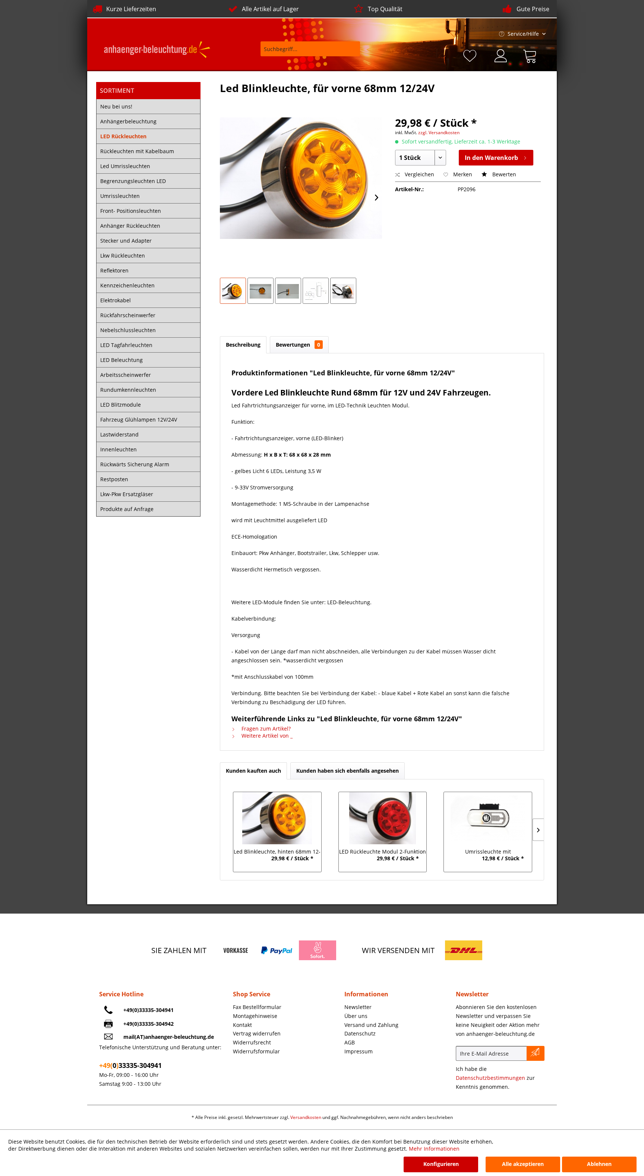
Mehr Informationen (434, 1148)
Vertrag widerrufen (257, 1033)
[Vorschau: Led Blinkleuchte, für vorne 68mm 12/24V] (233, 291)
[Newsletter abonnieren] (535, 1053)
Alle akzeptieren (523, 1163)
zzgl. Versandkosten (439, 132)
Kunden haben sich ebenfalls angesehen (347, 770)
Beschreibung (243, 344)
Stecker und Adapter (126, 240)
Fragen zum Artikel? (265, 728)
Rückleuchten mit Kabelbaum (137, 151)
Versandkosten (305, 1117)
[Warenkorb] (531, 54)
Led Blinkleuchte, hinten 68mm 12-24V (277, 852)
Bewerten (503, 174)
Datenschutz (360, 1033)
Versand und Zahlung (371, 1024)
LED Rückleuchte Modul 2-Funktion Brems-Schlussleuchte (382, 852)
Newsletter (358, 1007)
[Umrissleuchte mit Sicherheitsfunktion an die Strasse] (488, 818)
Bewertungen (298, 344)
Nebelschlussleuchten (128, 330)
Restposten (114, 479)
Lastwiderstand (119, 434)
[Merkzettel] (471, 54)
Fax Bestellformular (257, 1007)
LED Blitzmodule (120, 404)
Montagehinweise (255, 1015)
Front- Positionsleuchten (130, 210)
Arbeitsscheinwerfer (125, 374)
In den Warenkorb (491, 158)
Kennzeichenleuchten (127, 285)
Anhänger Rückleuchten (130, 225)
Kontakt (242, 1024)
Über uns (355, 1015)
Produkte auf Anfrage (127, 509)
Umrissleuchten (120, 195)
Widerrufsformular (256, 1051)
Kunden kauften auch (253, 770)
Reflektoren (114, 270)
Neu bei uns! (116, 106)
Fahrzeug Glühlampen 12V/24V (138, 419)
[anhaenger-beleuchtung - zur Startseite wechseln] (157, 50)
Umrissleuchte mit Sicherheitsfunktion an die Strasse (488, 852)
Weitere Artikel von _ (266, 735)
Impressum (358, 1051)
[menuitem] (305, 52)
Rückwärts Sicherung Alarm (134, 464)
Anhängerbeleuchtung (128, 121)
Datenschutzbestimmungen (490, 1077)
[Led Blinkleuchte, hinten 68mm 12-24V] (277, 818)
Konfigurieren (441, 1163)
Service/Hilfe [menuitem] (523, 33)
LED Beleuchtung (121, 359)
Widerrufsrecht (252, 1042)
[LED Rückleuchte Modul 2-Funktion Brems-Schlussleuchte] (382, 818)
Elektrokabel (115, 300)
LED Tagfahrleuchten (126, 345)
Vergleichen (418, 174)
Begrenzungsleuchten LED (133, 181)
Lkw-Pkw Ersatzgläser (126, 494)
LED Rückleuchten (123, 136)
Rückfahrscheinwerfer (127, 315)
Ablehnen (599, 1163)
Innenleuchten (118, 449)
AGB (349, 1042)
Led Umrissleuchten (125, 166)
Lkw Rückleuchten (122, 255)
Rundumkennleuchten (128, 389)
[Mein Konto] (501, 54)
